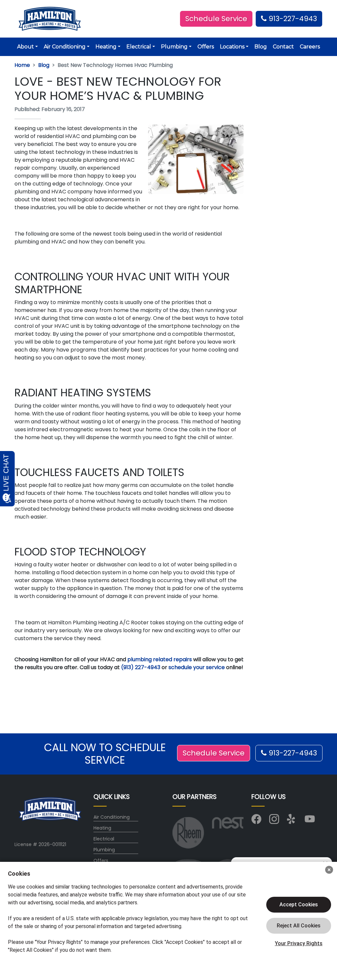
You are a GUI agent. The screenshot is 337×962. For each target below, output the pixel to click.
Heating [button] (106, 46)
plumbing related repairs (159, 659)
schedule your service (196, 667)
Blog (260, 46)
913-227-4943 (292, 19)
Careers (310, 46)
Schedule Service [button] (216, 19)
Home (22, 65)
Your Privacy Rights (299, 943)
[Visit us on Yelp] (292, 821)
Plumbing (104, 849)
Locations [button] (232, 46)
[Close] (329, 870)
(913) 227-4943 (140, 667)
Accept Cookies (298, 904)
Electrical (103, 838)
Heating (102, 828)
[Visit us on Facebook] (256, 821)
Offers (205, 46)
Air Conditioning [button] (65, 46)
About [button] (25, 46)
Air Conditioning (111, 817)
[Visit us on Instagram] (274, 821)
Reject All (298, 926)
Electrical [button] (138, 46)
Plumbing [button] (174, 46)
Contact (283, 46)
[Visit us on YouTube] (310, 821)
